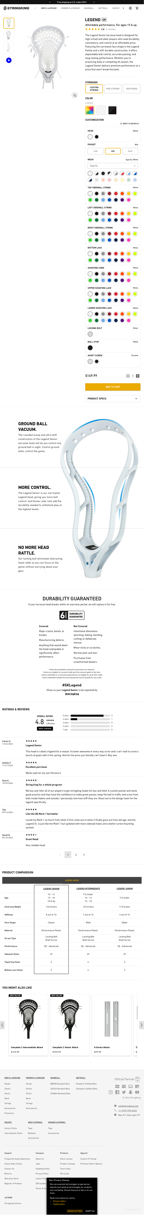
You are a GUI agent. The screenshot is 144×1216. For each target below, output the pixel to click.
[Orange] (122, 193)
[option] (112, 131)
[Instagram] (111, 1092)
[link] (12, 1078)
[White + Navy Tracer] (90, 179)
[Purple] (122, 199)
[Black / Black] (112, 110)
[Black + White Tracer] (109, 173)
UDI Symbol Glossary (45, 1183)
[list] (112, 247)
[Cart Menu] (137, 8)
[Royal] (109, 199)
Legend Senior (51, 888)
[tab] (72, 880)
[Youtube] (137, 1092)
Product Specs (97, 398)
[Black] (96, 136)
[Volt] (135, 193)
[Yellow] (128, 193)
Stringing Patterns (12, 1203)
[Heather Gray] (115, 173)
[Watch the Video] (8, 60)
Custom (89, 103)
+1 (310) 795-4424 (127, 1110)
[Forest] (96, 199)
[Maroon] (109, 193)
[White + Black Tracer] (96, 173)
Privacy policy (59, 1201)
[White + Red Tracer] (122, 173)
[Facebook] (117, 1092)
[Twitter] (124, 1092)
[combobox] (113, 166)
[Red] (115, 193)
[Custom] (89, 110)
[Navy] (115, 199)
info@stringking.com (128, 1106)
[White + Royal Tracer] (135, 173)
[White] (90, 136)
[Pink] (128, 199)
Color (89, 98)
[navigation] (79, 8)
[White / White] (101, 110)
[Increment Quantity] (137, 376)
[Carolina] (103, 199)
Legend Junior (125, 888)
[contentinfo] (12, 1096)
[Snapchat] (130, 1092)
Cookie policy (59, 1204)
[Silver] (90, 334)
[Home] (16, 8)
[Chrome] (90, 361)
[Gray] (103, 193)
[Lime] (90, 199)
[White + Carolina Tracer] (128, 173)
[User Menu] (130, 8)
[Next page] (84, 854)
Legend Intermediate (88, 888)
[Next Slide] (141, 1025)
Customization (94, 120)
